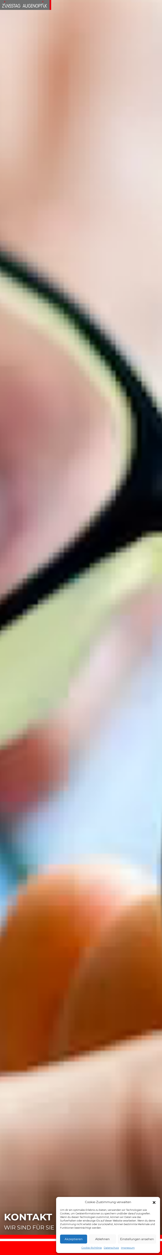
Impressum (128, 1247)
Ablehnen (102, 1239)
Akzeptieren (74, 1239)
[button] (154, 1202)
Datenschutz (111, 1247)
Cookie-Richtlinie (91, 1247)
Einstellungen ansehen (137, 1239)
